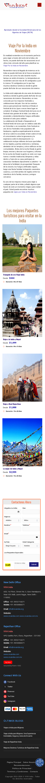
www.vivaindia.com (12, 616)
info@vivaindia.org (16, 609)
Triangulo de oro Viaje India (13, 274)
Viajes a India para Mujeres (14, 728)
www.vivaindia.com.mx (29, 616)
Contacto (34, 772)
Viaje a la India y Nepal (12, 339)
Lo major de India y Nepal (13, 468)
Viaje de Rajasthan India (13, 742)
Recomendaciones (22, 765)
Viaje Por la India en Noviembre (15, 66)
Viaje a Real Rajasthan (12, 404)
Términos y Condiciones (17, 772)
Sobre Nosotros (30, 762)
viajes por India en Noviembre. (25, 192)
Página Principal (14, 762)
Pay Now (8, 662)
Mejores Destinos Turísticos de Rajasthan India (21, 748)
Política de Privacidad (21, 768)
